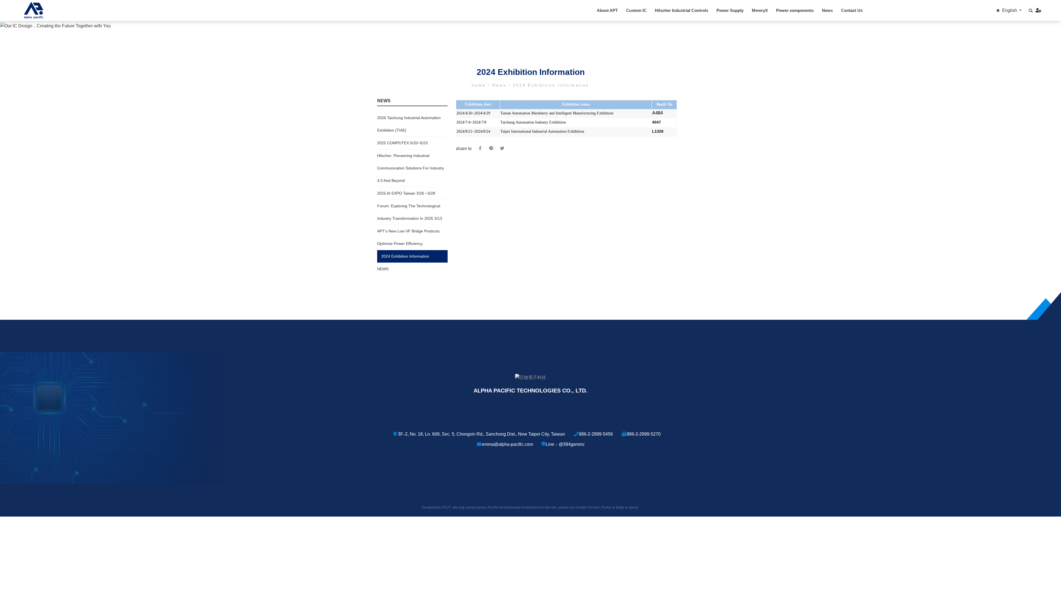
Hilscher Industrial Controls (681, 10)
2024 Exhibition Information (405, 256)
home (480, 85)
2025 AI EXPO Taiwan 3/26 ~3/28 (406, 193)
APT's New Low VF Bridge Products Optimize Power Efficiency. (408, 237)
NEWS (382, 269)
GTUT (446, 507)
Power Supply (730, 10)
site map (458, 507)
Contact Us (852, 10)
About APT (607, 10)
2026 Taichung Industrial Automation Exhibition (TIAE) (409, 124)
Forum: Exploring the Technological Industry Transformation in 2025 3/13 (409, 212)
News (827, 10)
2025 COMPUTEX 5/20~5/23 (402, 143)
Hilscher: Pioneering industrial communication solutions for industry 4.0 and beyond (410, 168)
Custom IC (636, 10)
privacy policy (476, 507)
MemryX (760, 10)
